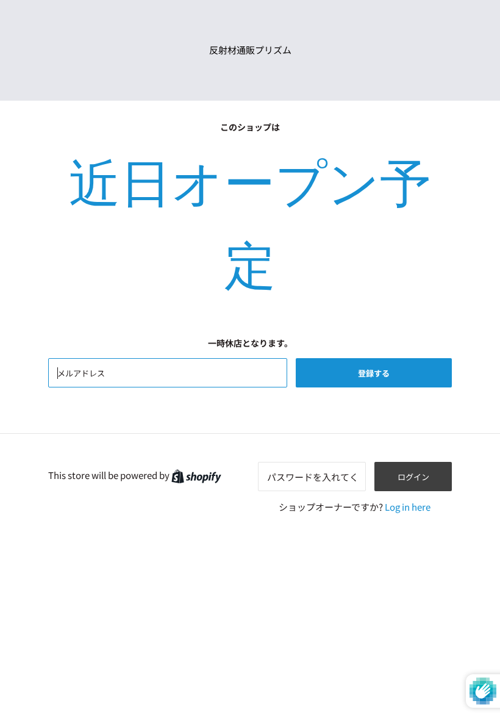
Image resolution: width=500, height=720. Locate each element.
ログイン (413, 477)
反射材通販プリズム (250, 49)
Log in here (407, 506)
